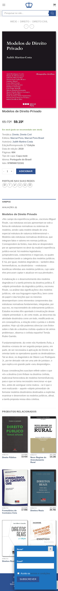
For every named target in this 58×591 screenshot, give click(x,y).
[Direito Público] (15, 434)
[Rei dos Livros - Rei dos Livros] (29, 5)
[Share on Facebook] (9, 185)
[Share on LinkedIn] (30, 185)
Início (13, 21)
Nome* (20, 549)
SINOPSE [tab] (6, 202)
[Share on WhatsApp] (4, 185)
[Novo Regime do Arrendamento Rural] (43, 434)
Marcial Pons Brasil (34, 138)
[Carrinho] (54, 5)
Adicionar (26, 171)
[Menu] (3, 4)
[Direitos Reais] (43, 487)
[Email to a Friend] (20, 185)
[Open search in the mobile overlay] (29, 13)
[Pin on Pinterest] (25, 185)
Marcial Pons (17, 138)
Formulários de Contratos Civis (9, 512)
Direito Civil (40, 21)
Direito (24, 21)
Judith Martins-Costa (22, 141)
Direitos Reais (37, 511)
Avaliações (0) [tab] (9, 207)
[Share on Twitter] (15, 185)
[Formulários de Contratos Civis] (15, 487)
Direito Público (9, 457)
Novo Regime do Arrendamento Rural (38, 459)
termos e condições (40, 573)
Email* (20, 561)
